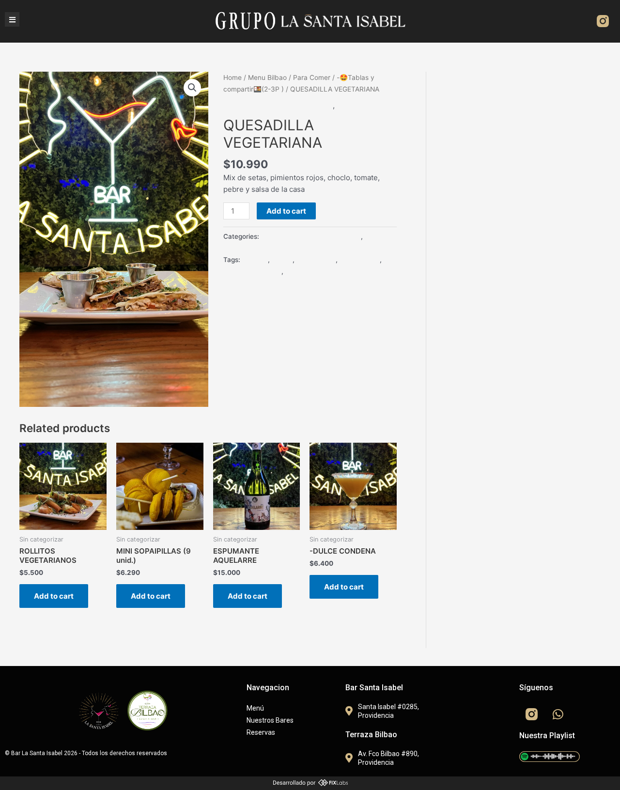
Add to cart (286, 211)
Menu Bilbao (267, 77)
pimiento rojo (360, 259)
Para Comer (311, 77)
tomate (296, 271)
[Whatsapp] (558, 714)
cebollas (255, 259)
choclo (282, 259)
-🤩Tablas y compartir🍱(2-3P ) (278, 105)
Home (232, 77)
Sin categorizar (362, 105)
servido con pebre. (252, 271)
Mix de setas (316, 259)
